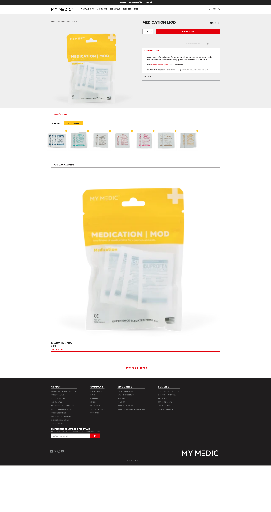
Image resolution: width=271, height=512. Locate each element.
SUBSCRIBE (94, 413)
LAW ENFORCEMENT (126, 395)
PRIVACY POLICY (164, 398)
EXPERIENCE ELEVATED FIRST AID (70, 429)
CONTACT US (56, 402)
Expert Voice (61, 21)
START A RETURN (58, 398)
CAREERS (94, 398)
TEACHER (121, 402)
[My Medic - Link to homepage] (62, 9)
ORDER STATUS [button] (57, 395)
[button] (210, 9)
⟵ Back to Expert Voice (135, 368)
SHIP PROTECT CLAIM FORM (62, 405)
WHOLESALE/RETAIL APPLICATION (131, 409)
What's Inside (60, 114)
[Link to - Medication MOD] (135, 257)
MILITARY (121, 398)
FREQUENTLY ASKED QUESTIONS (64, 391)
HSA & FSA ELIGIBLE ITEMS (61, 409)
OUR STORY (95, 405)
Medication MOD (73, 21)
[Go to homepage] (200, 453)
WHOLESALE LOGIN (125, 405)
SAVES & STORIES (97, 409)
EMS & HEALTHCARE (126, 391)
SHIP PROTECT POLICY (167, 395)
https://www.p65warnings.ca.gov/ (193, 70)
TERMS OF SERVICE (165, 402)
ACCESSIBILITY (57, 423)
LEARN (92, 402)
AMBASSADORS (96, 391)
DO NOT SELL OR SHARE (60, 420)
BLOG (92, 395)
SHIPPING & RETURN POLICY (169, 391)
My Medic (136, 461)
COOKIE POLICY (164, 405)
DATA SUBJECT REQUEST (61, 416)
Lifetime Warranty (166, 409)
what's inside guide (159, 65)
